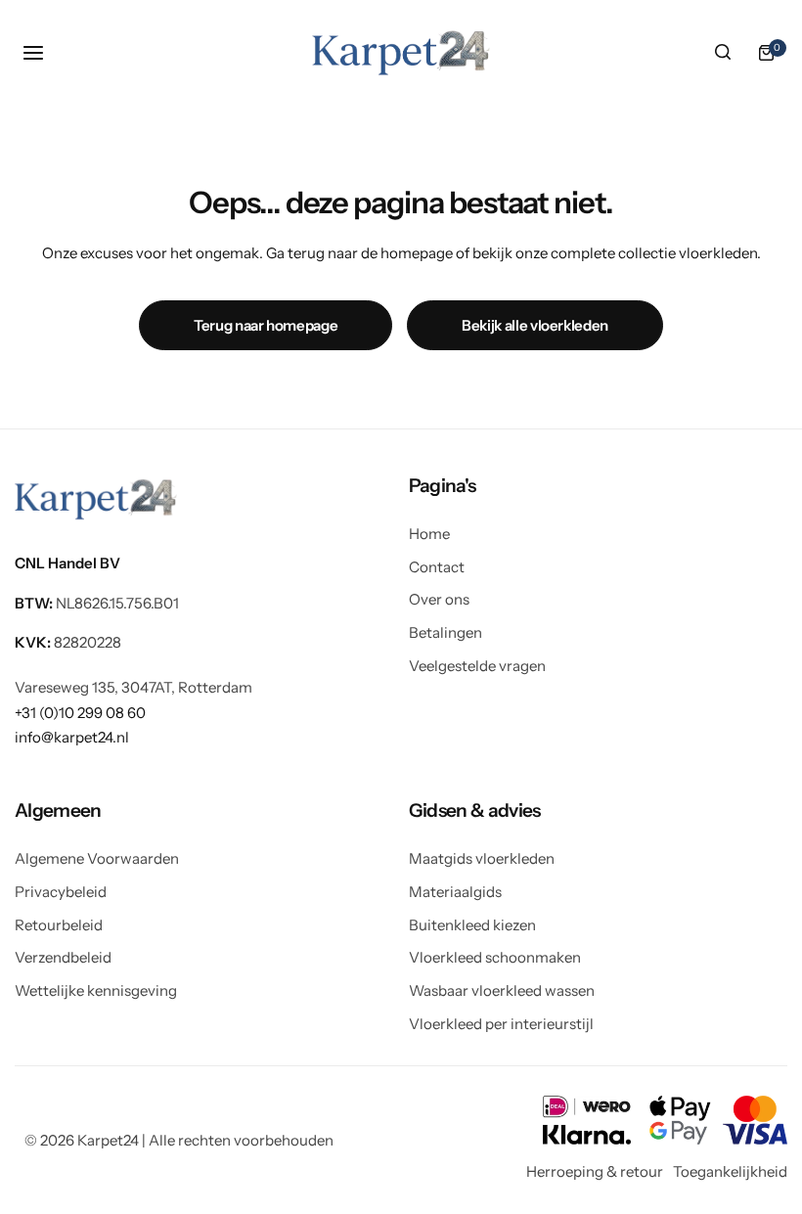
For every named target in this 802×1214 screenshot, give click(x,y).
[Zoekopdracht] (722, 52)
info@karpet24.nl (72, 737)
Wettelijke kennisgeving (96, 990)
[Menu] (36, 52)
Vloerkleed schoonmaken (495, 957)
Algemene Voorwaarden (97, 858)
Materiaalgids (455, 891)
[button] (598, 486)
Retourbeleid (59, 925)
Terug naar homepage (265, 325)
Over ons (439, 599)
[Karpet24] (401, 52)
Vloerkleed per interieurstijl (501, 1023)
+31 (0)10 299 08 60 (80, 712)
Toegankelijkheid (730, 1171)
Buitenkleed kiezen (472, 925)
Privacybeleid (61, 891)
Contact (437, 567)
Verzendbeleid (63, 957)
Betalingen (445, 632)
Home (429, 533)
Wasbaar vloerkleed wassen (502, 990)
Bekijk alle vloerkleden (535, 325)
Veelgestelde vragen (477, 665)
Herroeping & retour (594, 1171)
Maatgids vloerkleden (482, 858)
